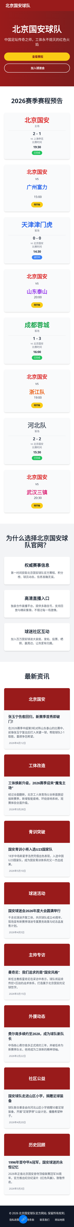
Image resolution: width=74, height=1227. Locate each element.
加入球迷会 (38, 68)
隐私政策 (14, 1219)
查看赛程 (37, 57)
